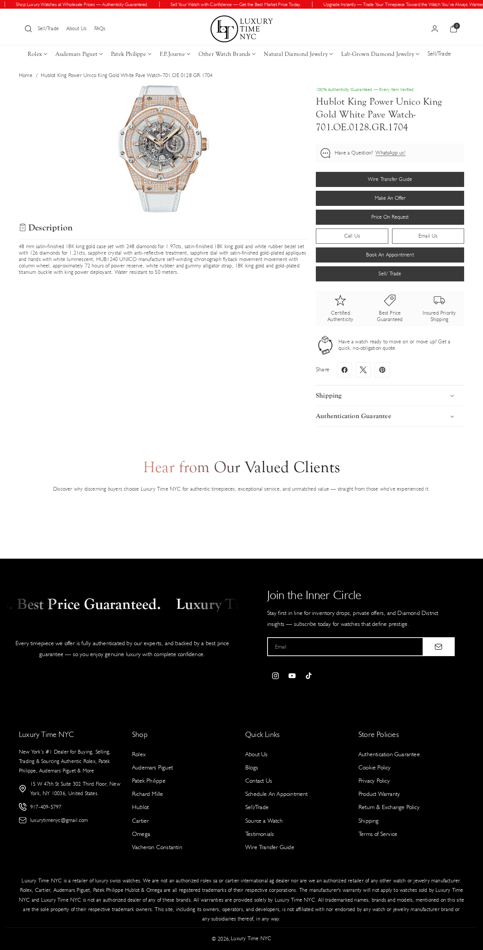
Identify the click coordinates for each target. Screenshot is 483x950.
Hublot (140, 807)
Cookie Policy (374, 767)
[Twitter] (363, 369)
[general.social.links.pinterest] (382, 369)
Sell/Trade (48, 28)
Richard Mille (147, 793)
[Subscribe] (438, 647)
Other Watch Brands (224, 54)
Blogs (251, 767)
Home (25, 75)
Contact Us (258, 780)
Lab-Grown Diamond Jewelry (377, 54)
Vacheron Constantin (157, 847)
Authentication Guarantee (389, 754)
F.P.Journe (172, 54)
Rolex (35, 54)
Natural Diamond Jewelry (296, 54)
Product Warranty (379, 793)
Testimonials (259, 833)
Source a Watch (264, 820)
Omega (141, 833)
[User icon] (435, 29)
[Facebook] (344, 369)
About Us (76, 28)
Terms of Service (377, 833)
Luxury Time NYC (251, 938)
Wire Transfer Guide (269, 847)
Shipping (368, 820)
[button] (28, 28)
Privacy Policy (374, 780)
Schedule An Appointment (276, 793)
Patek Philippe (128, 54)
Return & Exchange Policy (389, 807)
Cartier (140, 820)
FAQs (100, 28)
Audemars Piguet (76, 54)
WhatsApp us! (390, 153)
